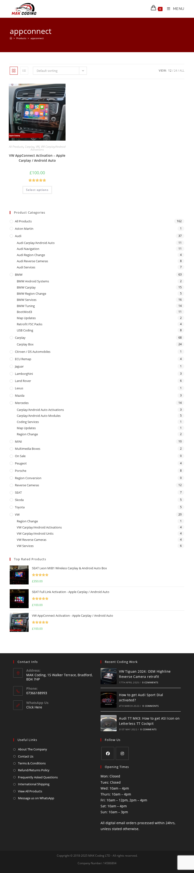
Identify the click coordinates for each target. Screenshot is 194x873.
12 (170, 71)
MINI (18, 441)
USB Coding (25, 330)
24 (175, 71)
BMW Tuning (26, 306)
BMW (18, 274)
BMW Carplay (26, 287)
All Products (16, 147)
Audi (18, 236)
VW (38, 147)
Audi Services (26, 267)
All (182, 71)
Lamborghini (24, 374)
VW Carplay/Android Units (35, 533)
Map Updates (26, 318)
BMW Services (26, 300)
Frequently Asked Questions (38, 777)
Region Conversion (28, 478)
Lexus (19, 388)
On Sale (20, 456)
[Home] (11, 38)
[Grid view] (14, 71)
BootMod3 (24, 312)
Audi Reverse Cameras (32, 261)
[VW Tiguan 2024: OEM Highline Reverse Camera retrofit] (109, 676)
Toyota (20, 507)
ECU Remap (23, 359)
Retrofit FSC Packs (29, 324)
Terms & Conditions (32, 763)
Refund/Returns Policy (33, 770)
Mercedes (22, 403)
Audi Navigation (28, 249)
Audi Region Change (31, 255)
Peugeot (21, 463)
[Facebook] (107, 753)
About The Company (32, 749)
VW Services (25, 546)
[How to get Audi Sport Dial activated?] (109, 700)
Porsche (20, 471)
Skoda (19, 500)
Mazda (19, 395)
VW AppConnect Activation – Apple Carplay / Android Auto (37, 158)
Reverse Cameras (27, 485)
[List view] (24, 71)
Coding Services (28, 422)
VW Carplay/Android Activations (48, 148)
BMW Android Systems (33, 281)
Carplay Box (25, 344)
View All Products (30, 791)
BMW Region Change (31, 293)
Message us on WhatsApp (36, 798)
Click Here (34, 707)
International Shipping (33, 784)
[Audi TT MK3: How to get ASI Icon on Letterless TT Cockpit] (109, 723)
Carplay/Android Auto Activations (40, 410)
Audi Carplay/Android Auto (36, 243)
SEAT (18, 492)
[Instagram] (122, 753)
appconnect (37, 38)
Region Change (27, 434)
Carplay (29, 147)
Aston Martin (24, 228)
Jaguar (19, 366)
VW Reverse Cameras (31, 540)
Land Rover (23, 381)
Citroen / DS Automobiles (32, 351)
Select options (37, 190)
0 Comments (150, 682)
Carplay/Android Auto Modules (39, 416)
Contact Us (25, 756)
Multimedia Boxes (27, 448)
